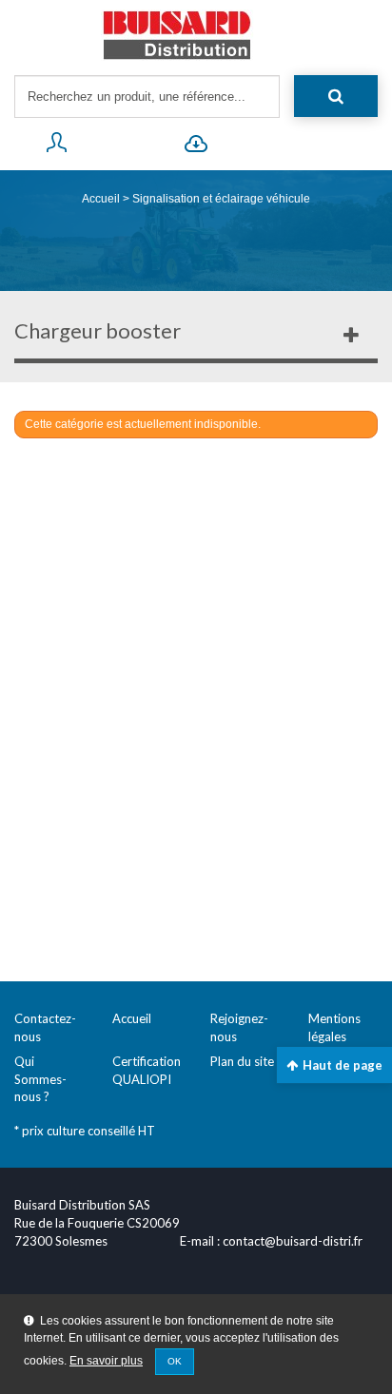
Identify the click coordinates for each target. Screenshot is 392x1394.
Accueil (101, 198)
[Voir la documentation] (195, 146)
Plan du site (242, 1061)
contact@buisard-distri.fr (293, 1241)
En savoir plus (106, 1360)
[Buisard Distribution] (196, 35)
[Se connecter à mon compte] (55, 146)
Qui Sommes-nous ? (40, 1079)
